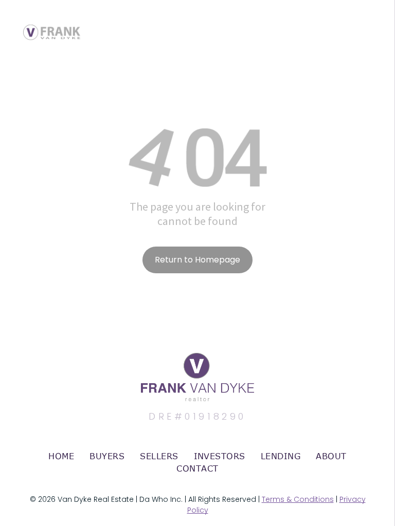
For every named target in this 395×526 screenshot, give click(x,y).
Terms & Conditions (298, 499)
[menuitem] (61, 456)
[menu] (372, 22)
